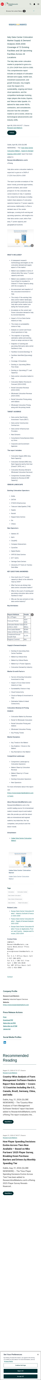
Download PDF (8, 1020)
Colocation (11, 892)
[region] (20, 1365)
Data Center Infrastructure (15, 899)
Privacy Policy (8, 1361)
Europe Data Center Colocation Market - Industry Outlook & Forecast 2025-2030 (22, 913)
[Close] (38, 1354)
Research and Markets (14, 128)
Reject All (20, 1371)
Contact (10, 977)
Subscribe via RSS (9, 1023)
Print (4, 1017)
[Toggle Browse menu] (34, 10)
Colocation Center (22, 892)
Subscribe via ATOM (10, 1026)
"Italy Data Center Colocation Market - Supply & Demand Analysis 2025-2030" (20, 151)
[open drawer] (38, 4)
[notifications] (34, 4)
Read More (8, 1122)
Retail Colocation (23, 903)
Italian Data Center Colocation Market (20, 871)
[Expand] (32, 245)
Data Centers (11, 903)
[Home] (9, 4)
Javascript (7, 1029)
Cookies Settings (20, 1365)
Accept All (20, 1376)
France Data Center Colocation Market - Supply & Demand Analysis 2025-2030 (22, 921)
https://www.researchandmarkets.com (16, 1005)
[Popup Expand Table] (32, 614)
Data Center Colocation (14, 895)
